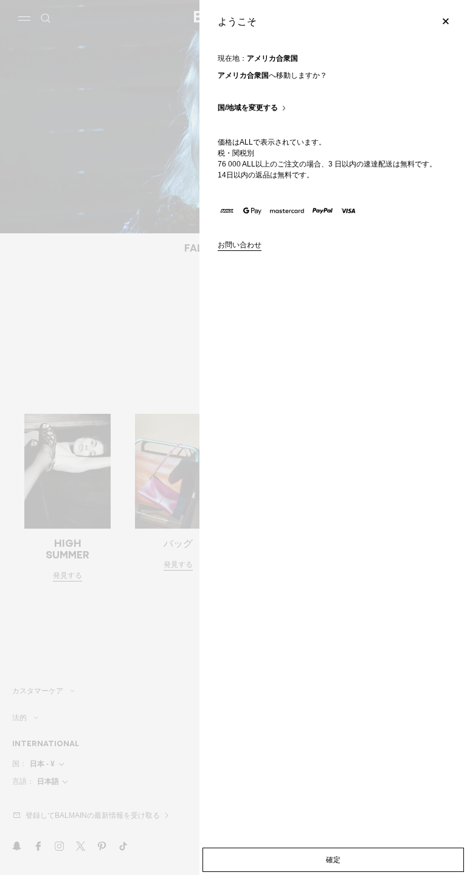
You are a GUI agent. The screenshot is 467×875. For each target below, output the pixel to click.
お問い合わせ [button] (239, 245)
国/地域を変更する (248, 108)
